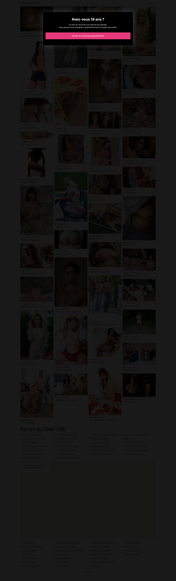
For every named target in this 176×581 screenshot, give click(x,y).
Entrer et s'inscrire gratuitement (88, 36)
